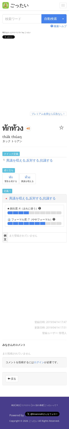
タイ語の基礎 (37, 405)
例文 (18, 405)
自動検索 (50, 18)
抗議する (49, 198)
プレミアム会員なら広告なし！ (48, 113)
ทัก (11, 177)
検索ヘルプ (60, 26)
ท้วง (27, 177)
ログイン (39, 362)
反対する (35, 198)
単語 (13, 405)
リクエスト (26, 405)
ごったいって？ (51, 405)
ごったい (33, 420)
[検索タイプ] (63, 18)
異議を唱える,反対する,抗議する (29, 160)
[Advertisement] (34, 76)
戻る (13, 378)
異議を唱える (18, 198)
